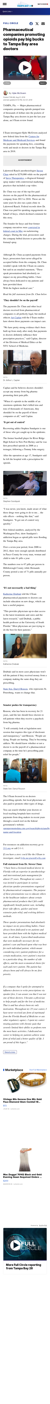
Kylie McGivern (19, 93)
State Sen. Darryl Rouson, (15, 688)
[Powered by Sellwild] (43, 1225)
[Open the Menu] (4, 4)
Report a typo (10, 1052)
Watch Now (42, 4)
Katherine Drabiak (12, 593)
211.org (7, 848)
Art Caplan (16, 317)
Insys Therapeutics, (15, 178)
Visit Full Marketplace (38, 1070)
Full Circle (10, 23)
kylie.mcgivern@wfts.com (33, 858)
